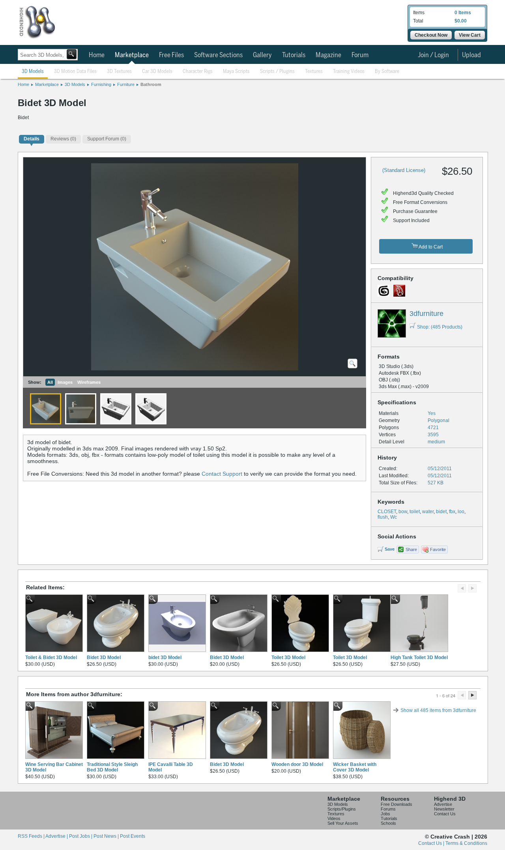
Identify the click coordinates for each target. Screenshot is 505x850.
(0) (63, 139)
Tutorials (293, 55)
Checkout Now (431, 35)
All (50, 382)
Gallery (262, 55)
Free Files (171, 55)
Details (31, 139)
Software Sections (218, 55)
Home (97, 55)
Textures (314, 71)
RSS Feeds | (31, 836)
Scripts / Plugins (277, 71)
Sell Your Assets (342, 823)
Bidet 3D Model (104, 657)
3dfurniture (426, 314)
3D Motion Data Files (75, 71)
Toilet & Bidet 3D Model (51, 657)
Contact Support (222, 474)
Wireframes (89, 382)
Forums (388, 809)
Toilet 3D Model (288, 657)
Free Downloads (396, 804)
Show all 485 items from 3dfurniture (438, 710)
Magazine (328, 55)
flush (383, 517)
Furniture (126, 84)
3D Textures (119, 71)
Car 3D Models (157, 71)
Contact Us (445, 813)
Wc (393, 517)
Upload (471, 55)
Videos (333, 818)
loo (461, 511)
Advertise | (57, 836)
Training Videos (349, 71)
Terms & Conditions (466, 843)
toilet (415, 511)
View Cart (470, 35)
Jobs (385, 813)
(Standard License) (403, 170)
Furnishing (101, 84)
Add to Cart (430, 247)
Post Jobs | (81, 836)
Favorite (438, 549)
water (428, 511)
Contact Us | (431, 843)
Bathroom (150, 84)
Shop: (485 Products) (439, 327)
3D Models (33, 71)
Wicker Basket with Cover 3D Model (354, 767)
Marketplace (132, 55)
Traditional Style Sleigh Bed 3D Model (112, 767)
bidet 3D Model (164, 657)
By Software (387, 71)
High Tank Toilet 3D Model (419, 657)
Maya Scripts (236, 71)
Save (390, 549)
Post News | (107, 836)
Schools (388, 823)
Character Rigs (198, 71)
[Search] (72, 54)
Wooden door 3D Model (297, 764)
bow (402, 511)
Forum (360, 55)
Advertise (443, 804)
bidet (441, 511)
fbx (452, 511)
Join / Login (433, 55)
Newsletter (444, 809)
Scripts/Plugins (341, 809)
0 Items (462, 12)
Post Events (132, 836)
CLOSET (387, 511)
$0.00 (460, 21)
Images (65, 382)
